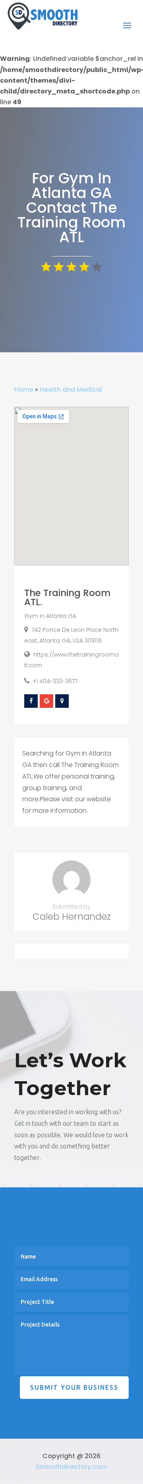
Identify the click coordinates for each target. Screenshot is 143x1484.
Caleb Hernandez (72, 916)
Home (23, 389)
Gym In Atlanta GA (50, 616)
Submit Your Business (74, 1387)
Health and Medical (71, 389)
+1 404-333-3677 (55, 681)
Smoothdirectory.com (71, 1466)
